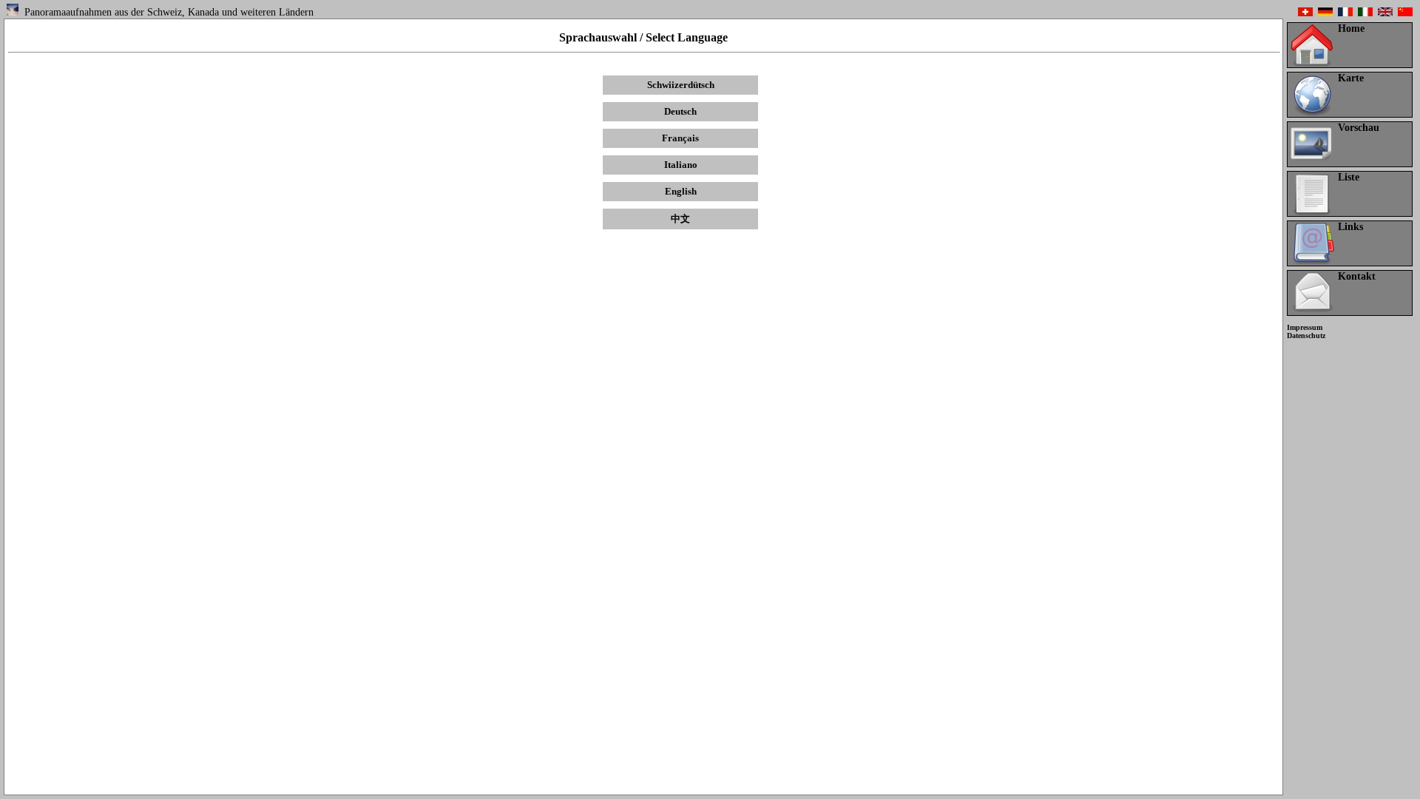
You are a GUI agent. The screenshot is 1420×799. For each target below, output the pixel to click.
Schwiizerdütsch (680, 84)
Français (680, 138)
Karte (1351, 78)
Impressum (1304, 327)
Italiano (680, 164)
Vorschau (1358, 127)
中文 (680, 218)
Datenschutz (1306, 335)
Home (1351, 28)
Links (1350, 226)
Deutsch (680, 111)
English (681, 191)
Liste (1348, 177)
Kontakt (1357, 276)
